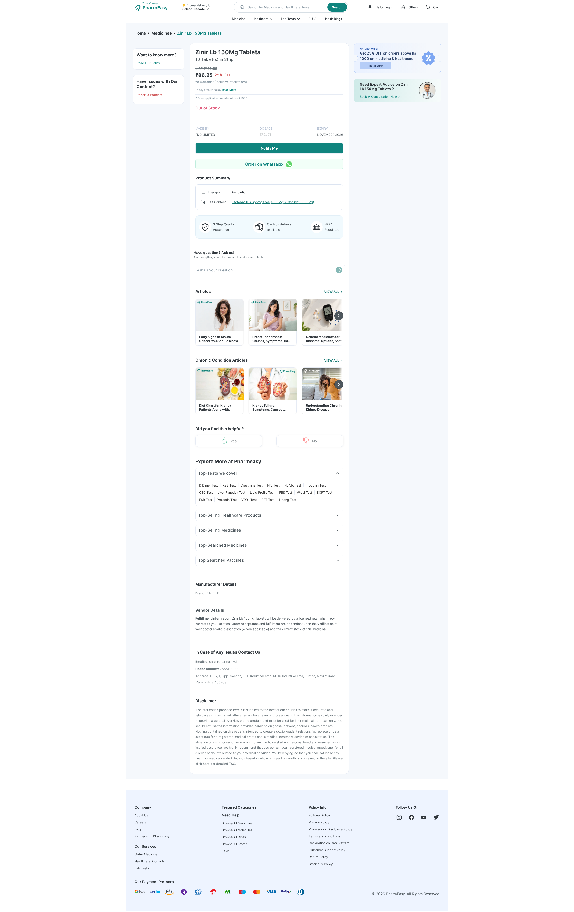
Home (140, 33)
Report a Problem (149, 95)
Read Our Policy (148, 63)
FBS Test (285, 492)
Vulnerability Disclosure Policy (330, 829)
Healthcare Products (150, 861)
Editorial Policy (319, 815)
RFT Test (267, 500)
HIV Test (273, 485)
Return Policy (318, 857)
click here (202, 764)
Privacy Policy (319, 822)
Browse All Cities (234, 837)
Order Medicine (146, 854)
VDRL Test (249, 500)
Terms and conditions (324, 836)
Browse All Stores (234, 844)
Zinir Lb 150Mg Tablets (199, 33)
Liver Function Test (231, 492)
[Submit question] (339, 270)
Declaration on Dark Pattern (329, 843)
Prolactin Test (227, 500)
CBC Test (206, 492)
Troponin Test (316, 485)
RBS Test (229, 485)
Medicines (161, 33)
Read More (229, 90)
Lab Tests (288, 19)
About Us (141, 815)
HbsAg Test (287, 500)
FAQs (225, 851)
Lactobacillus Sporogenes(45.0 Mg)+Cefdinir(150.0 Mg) (273, 202)
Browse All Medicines (237, 823)
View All (331, 292)
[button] (291, 7)
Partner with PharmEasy (152, 836)
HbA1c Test (292, 485)
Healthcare (260, 19)
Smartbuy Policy (321, 864)
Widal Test (304, 492)
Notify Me (269, 148)
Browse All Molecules (237, 830)
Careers (140, 822)
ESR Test (205, 500)
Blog (138, 829)
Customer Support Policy (327, 850)
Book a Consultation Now (378, 96)
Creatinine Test (252, 485)
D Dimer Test (208, 485)
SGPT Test (324, 492)
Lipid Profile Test (262, 492)
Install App (376, 65)
